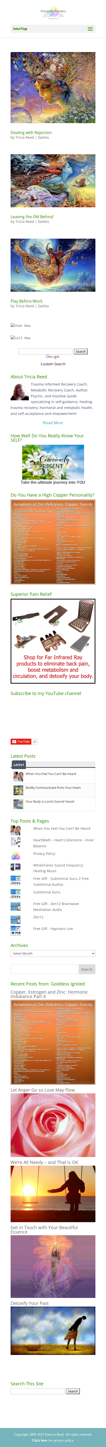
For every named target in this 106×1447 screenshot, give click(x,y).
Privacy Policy (44, 853)
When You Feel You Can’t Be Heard (51, 774)
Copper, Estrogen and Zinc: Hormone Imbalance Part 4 (49, 994)
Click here (39, 1440)
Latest (19, 765)
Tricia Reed (25, 137)
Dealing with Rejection (31, 132)
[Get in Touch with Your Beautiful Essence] (53, 1296)
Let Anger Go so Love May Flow (43, 1090)
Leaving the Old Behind (32, 216)
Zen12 (38, 917)
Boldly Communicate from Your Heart (53, 787)
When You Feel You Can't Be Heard (61, 828)
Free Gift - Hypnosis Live (53, 928)
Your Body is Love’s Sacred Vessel (50, 801)
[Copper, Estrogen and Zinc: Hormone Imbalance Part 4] (53, 1083)
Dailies (43, 137)
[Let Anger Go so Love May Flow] (53, 1155)
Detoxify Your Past (30, 1303)
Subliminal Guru (46, 892)
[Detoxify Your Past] (53, 1353)
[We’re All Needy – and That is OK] (53, 1220)
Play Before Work (26, 301)
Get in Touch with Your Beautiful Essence (44, 1229)
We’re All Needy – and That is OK (44, 1162)
